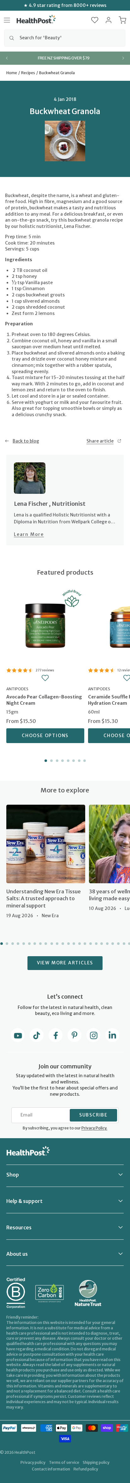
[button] (95, 20)
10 (51, 943)
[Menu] (7, 20)
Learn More (29, 534)
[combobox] (64, 38)
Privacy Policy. (94, 1128)
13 (67, 943)
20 (106, 943)
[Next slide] (123, 58)
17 (89, 943)
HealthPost (25, 1452)
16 (84, 943)
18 (95, 943)
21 (112, 943)
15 (78, 943)
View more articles (65, 963)
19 (100, 943)
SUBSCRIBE (93, 1115)
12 (62, 943)
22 (117, 943)
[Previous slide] (7, 58)
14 (73, 943)
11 (56, 943)
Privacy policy (33, 1462)
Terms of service (64, 1462)
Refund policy (86, 1469)
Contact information (51, 1469)
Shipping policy (96, 1462)
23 (123, 943)
